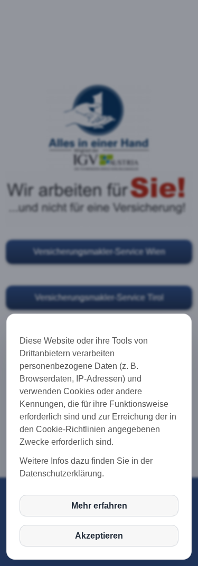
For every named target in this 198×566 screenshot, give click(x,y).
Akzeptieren (99, 535)
